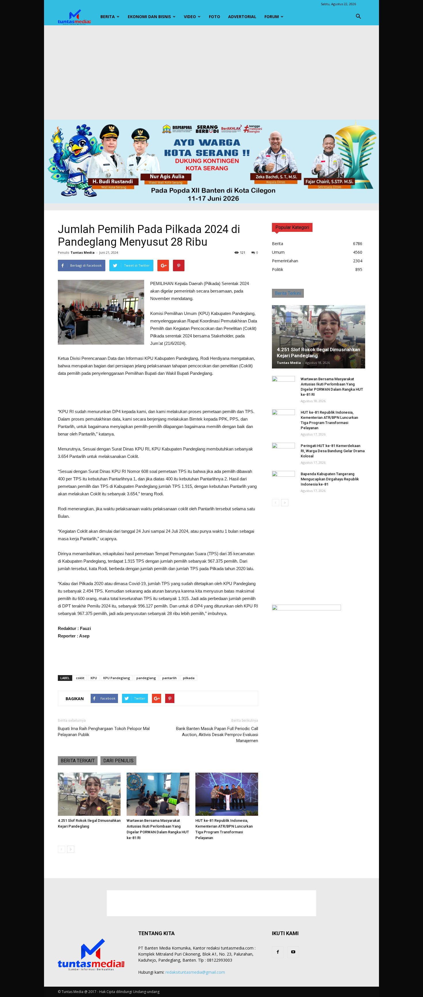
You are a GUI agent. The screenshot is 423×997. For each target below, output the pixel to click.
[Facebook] (277, 952)
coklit (80, 678)
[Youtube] (293, 952)
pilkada (189, 678)
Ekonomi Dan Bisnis (149, 16)
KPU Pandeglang (116, 678)
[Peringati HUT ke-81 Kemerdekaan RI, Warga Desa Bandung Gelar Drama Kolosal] (283, 451)
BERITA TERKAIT (78, 760)
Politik (277, 269)
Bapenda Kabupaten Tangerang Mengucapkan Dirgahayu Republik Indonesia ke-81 (330, 479)
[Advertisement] (211, 72)
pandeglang (146, 678)
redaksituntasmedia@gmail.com (195, 972)
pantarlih (169, 678)
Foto (214, 16)
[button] (358, 17)
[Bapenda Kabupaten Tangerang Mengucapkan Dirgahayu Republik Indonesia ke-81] (283, 479)
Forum (271, 16)
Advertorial (242, 16)
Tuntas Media (82, 252)
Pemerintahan (285, 260)
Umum (278, 252)
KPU (94, 678)
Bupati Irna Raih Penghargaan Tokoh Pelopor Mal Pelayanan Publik (104, 731)
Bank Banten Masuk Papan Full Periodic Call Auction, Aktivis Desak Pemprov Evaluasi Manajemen (217, 734)
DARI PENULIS (118, 760)
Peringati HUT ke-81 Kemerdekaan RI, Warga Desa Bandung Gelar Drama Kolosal (333, 451)
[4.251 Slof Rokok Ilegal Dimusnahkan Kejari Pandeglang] (89, 794)
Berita (107, 16)
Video (190, 16)
